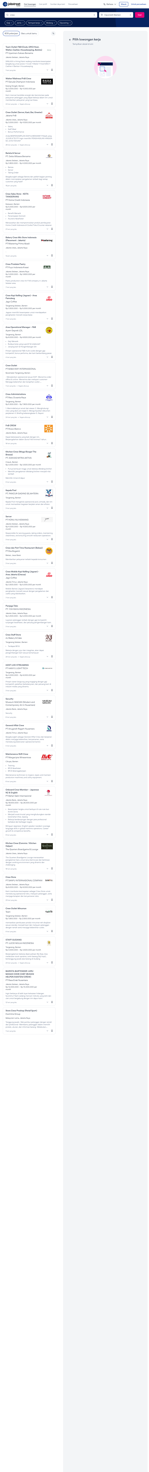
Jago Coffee (11, 301)
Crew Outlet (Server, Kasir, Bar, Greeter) (24, 112)
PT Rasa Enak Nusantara (17, 980)
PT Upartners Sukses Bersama (19, 53)
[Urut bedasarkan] (53, 33)
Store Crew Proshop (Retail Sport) (21, 1010)
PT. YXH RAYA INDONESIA (18, 609)
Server (9, 516)
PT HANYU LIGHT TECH (17, 668)
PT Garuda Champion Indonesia (20, 82)
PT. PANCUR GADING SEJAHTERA (22, 493)
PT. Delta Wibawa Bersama (18, 156)
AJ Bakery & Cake (14, 638)
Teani (8, 912)
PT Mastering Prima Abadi (18, 243)
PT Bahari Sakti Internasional (18, 796)
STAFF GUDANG (14, 939)
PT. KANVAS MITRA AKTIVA (19, 458)
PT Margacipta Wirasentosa (18, 757)
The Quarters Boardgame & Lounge (22, 849)
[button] (109, 4)
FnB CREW (11, 425)
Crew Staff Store (13, 634)
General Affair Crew (15, 725)
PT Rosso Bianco (13, 429)
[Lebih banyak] (47, 70)
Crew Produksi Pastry (15, 264)
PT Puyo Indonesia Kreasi (17, 267)
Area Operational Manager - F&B (21, 327)
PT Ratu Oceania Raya (16, 397)
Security (9, 699)
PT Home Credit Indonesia (18, 200)
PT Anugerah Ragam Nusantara (20, 728)
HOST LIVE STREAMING (17, 665)
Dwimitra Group (13, 1014)
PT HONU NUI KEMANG (17, 519)
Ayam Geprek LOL (14, 330)
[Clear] (94, 15)
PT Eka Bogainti (13, 551)
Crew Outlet (11, 365)
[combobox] (51, 15)
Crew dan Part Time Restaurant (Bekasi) (24, 548)
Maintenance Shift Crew (17, 754)
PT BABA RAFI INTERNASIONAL (21, 369)
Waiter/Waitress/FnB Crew (18, 78)
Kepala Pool (11, 490)
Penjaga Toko (12, 606)
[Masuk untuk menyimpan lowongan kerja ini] (52, 70)
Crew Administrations (16, 394)
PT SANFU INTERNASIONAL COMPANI (24, 880)
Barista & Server (13, 153)
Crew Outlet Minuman (16, 908)
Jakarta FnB (11, 115)
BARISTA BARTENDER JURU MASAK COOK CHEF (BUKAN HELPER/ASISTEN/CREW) (20, 974)
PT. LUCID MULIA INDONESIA (20, 943)
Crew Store (11, 877)
